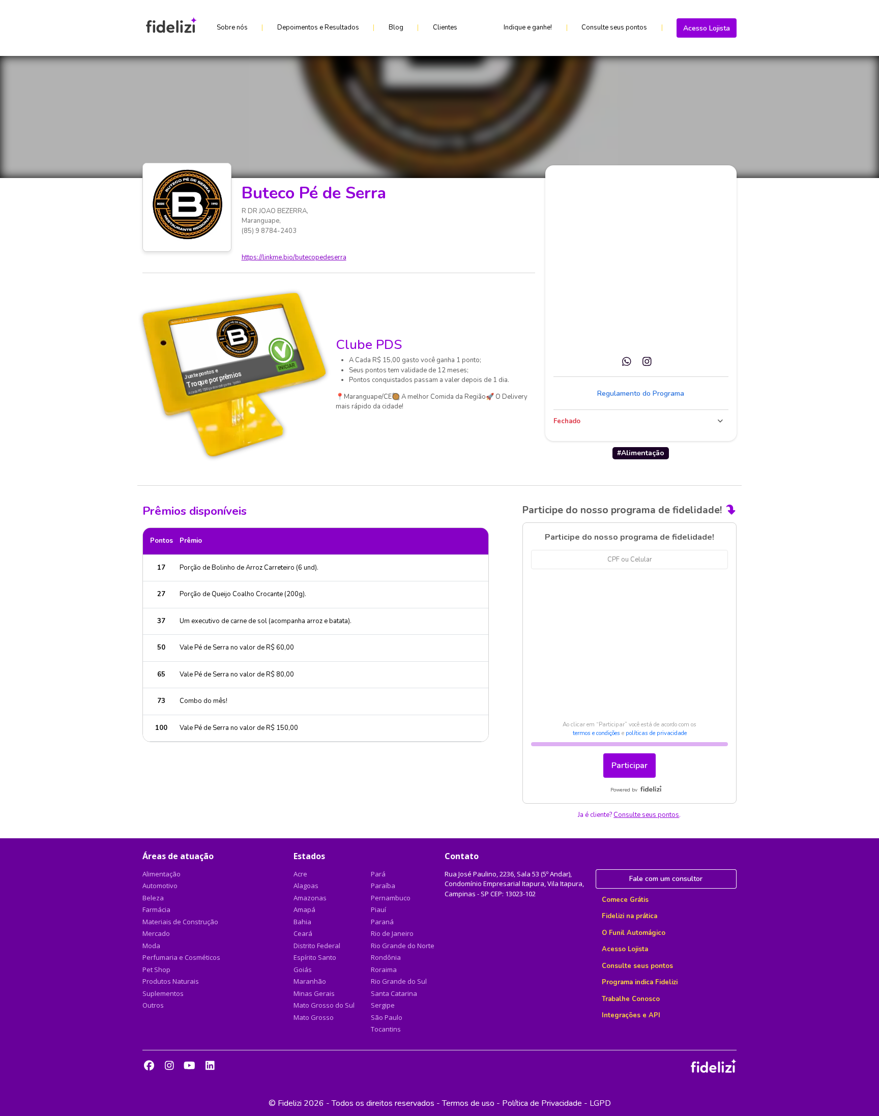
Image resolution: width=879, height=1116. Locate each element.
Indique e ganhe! (528, 27)
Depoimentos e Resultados (318, 27)
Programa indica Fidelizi (640, 982)
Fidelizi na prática (629, 916)
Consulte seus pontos (614, 27)
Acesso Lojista (706, 28)
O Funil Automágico (633, 932)
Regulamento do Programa (640, 393)
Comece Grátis (625, 899)
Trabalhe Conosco (631, 999)
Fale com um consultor (665, 879)
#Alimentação (640, 453)
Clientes (445, 27)
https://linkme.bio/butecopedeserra (294, 257)
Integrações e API (631, 1015)
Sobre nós (232, 27)
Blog (396, 27)
